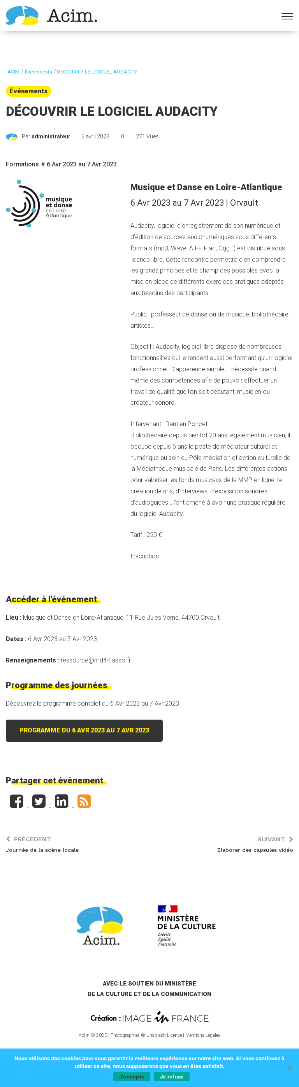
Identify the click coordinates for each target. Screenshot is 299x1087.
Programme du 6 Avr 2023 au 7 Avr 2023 (84, 730)
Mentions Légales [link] (202, 1035)
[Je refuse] (289, 1068)
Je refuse (172, 1076)
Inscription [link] (144, 556)
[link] (51, 15)
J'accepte (131, 1076)
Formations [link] (22, 164)
